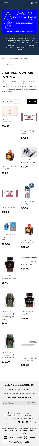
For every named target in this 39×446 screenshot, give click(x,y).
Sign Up (32, 403)
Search (19, 413)
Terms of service (16, 418)
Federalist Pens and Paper (19, 428)
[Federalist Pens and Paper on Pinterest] (27, 422)
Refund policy (28, 418)
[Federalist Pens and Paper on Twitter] (19, 422)
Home (4, 58)
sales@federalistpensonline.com (22, 393)
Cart (35, 3)
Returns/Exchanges (27, 415)
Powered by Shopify (19, 433)
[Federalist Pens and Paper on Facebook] (23, 422)
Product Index (10, 413)
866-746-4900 (25, 389)
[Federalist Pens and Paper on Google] (31, 422)
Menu (6, 3)
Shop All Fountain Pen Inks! (19, 58)
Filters (32, 101)
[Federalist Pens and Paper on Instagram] (35, 422)
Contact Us (28, 413)
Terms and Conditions (11, 415)
